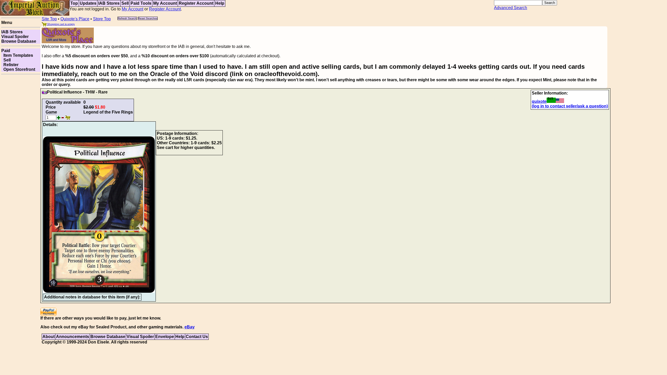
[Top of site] (34, 7)
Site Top (49, 19)
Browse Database (18, 41)
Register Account (196, 3)
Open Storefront (18, 69)
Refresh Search (127, 18)
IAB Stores (109, 3)
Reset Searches (147, 18)
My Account (165, 3)
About (48, 336)
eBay (189, 327)
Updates (88, 3)
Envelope (164, 336)
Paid (5, 50)
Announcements (72, 336)
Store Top (102, 19)
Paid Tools (141, 3)
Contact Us (197, 336)
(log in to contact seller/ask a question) (570, 106)
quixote (539, 101)
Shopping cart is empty (60, 24)
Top (74, 3)
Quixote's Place (74, 19)
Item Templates (17, 55)
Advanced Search (510, 7)
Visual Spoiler (15, 36)
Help (219, 3)
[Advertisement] (20, 155)
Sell (125, 3)
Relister (9, 65)
